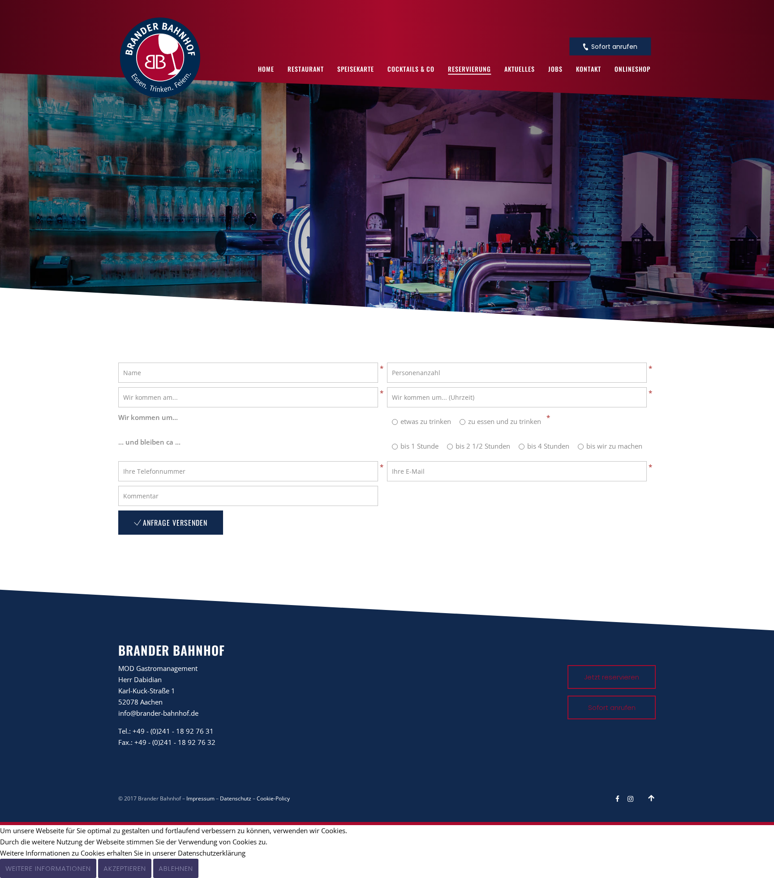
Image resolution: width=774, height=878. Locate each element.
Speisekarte (355, 69)
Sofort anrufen (614, 46)
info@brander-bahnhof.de (158, 713)
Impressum (200, 798)
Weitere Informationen (48, 868)
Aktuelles (519, 69)
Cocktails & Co (410, 69)
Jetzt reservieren (611, 677)
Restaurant (306, 69)
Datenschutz (235, 798)
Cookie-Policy (273, 798)
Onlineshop (632, 69)
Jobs (555, 69)
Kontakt (588, 69)
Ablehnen (176, 868)
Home (266, 69)
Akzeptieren (124, 868)
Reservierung (469, 69)
